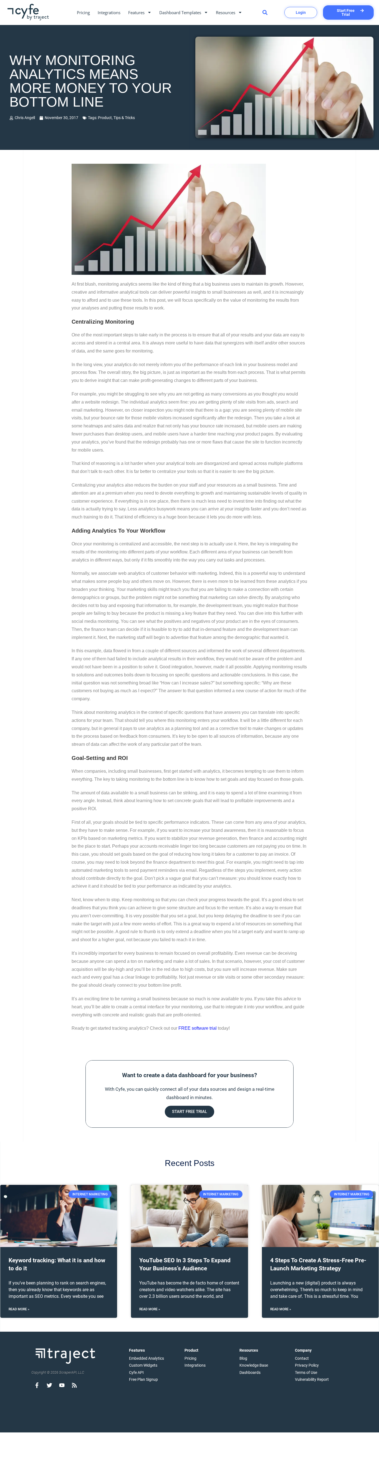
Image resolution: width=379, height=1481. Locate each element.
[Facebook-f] (36, 1385)
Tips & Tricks (124, 117)
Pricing (83, 12)
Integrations (109, 12)
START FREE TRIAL (189, 1111)
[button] (264, 12)
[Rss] (74, 1385)
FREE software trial (197, 1028)
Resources (225, 12)
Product (105, 117)
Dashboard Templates (180, 12)
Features (136, 12)
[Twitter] (49, 1385)
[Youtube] (61, 1385)
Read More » (19, 1309)
